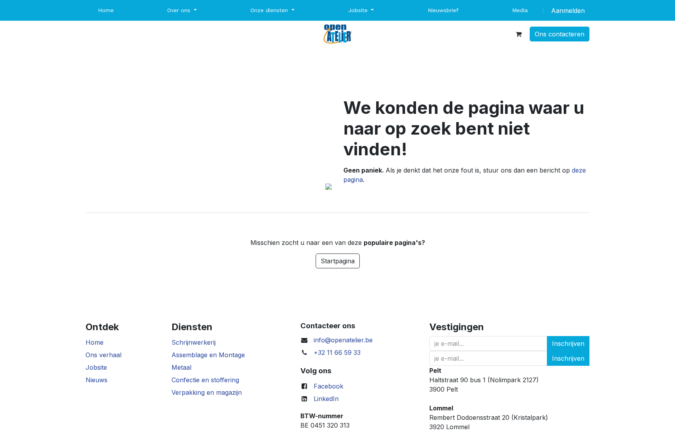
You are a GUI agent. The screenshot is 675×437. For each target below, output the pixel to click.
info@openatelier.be (343, 340)
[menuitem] (106, 10)
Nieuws (96, 380)
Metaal (181, 367)
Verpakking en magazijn (206, 392)
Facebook (328, 386)
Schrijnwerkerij (193, 342)
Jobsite (96, 367)
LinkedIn (326, 399)
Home (95, 342)
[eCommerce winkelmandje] (518, 34)
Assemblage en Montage (208, 355)
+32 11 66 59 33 (337, 352)
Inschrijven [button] (568, 343)
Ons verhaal (103, 355)
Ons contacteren (559, 34)
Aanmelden (568, 10)
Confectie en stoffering (205, 380)
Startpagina (338, 261)
